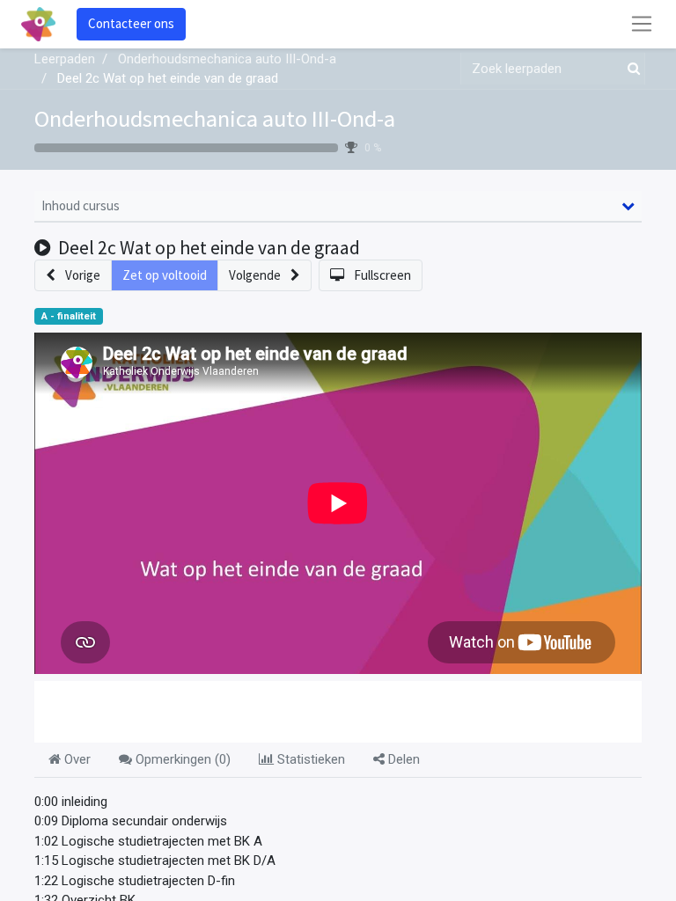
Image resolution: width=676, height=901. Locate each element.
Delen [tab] (402, 759)
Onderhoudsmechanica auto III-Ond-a (214, 118)
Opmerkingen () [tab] (181, 759)
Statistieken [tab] (309, 759)
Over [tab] (76, 759)
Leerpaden (64, 59)
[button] (73, 276)
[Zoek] (630, 69)
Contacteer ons (131, 23)
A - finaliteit (68, 316)
